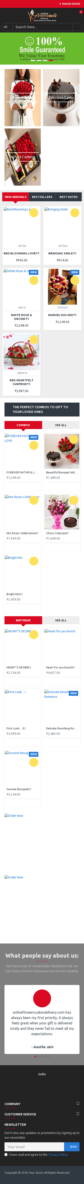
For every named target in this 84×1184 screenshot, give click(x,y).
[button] (35, 1056)
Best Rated (69, 196)
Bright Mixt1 (14, 594)
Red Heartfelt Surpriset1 (21, 382)
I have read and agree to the (38, 1154)
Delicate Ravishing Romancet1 (62, 728)
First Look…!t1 (16, 728)
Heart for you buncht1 (60, 667)
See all (61, 425)
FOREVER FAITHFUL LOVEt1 (22, 472)
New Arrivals (15, 196)
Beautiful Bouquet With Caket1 (62, 472)
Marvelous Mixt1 (62, 315)
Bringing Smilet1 (62, 253)
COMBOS (23, 425)
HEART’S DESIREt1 (18, 667)
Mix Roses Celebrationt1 (22, 533)
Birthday (23, 620)
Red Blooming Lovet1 (21, 253)
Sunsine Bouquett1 (18, 789)
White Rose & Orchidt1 (21, 316)
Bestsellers (42, 196)
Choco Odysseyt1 (57, 533)
